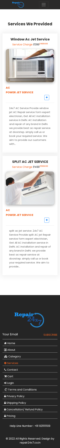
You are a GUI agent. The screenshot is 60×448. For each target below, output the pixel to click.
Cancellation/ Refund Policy (24, 409)
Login (10, 383)
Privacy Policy (15, 396)
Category (14, 356)
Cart (10, 376)
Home (11, 343)
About (11, 350)
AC (8, 88)
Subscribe (51, 335)
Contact (12, 370)
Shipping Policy (16, 403)
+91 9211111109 (42, 426)
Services (12, 363)
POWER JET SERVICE (19, 92)
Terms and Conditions (22, 390)
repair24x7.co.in (30, 443)
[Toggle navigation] (43, 4)
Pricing (10, 416)
